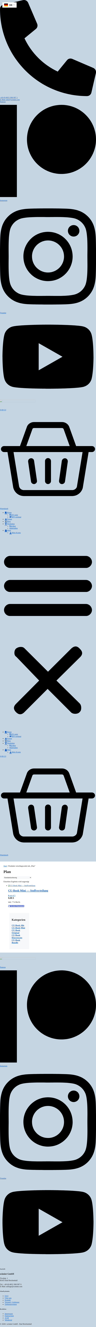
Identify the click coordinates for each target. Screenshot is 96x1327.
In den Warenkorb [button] (17, 906)
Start (5, 866)
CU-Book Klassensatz (17, 936)
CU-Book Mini (18, 928)
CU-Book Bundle (16, 941)
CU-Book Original (16, 931)
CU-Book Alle (18, 925)
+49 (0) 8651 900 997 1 (9, 98)
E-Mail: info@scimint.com (10, 100)
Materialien (13, 528)
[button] (48, 632)
